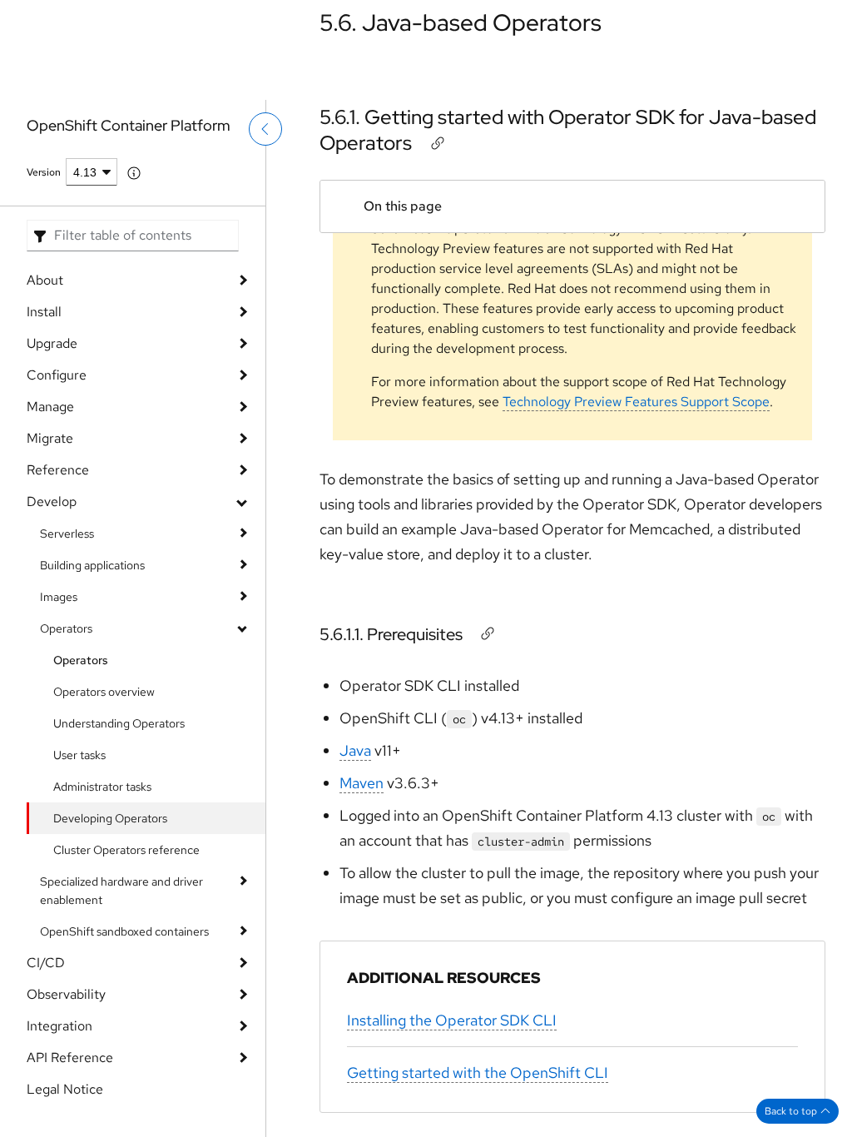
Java (355, 750)
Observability (66, 994)
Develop (52, 501)
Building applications (92, 565)
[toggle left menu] (265, 164)
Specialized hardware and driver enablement (121, 890)
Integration (59, 1026)
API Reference (70, 1057)
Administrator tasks (102, 786)
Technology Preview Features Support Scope (636, 401)
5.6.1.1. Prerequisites (391, 634)
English (774, 77)
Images (58, 596)
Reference (58, 470)
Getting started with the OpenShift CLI (477, 1072)
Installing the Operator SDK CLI (452, 1020)
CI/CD (46, 962)
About (45, 280)
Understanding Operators (119, 723)
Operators (66, 628)
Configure (57, 375)
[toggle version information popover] (134, 173)
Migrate (50, 438)
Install (44, 311)
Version (44, 172)
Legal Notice (65, 1089)
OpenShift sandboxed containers (124, 931)
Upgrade (52, 343)
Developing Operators (110, 818)
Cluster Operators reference (126, 849)
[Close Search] (733, 66)
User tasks (79, 754)
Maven (361, 782)
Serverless (67, 533)
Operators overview (104, 691)
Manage (50, 406)
